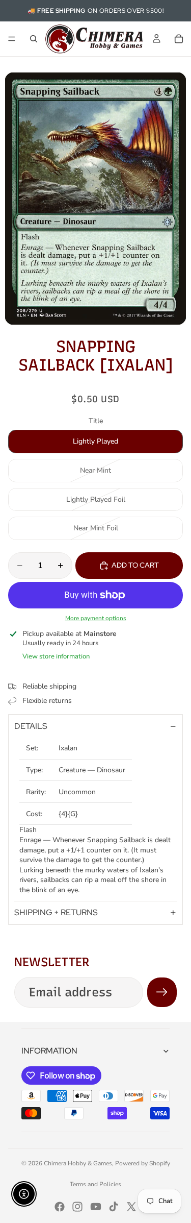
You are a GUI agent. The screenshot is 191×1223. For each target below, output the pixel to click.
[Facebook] (59, 1207)
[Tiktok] (113, 1207)
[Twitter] (131, 1207)
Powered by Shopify (142, 1163)
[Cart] (179, 39)
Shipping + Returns (56, 912)
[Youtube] (96, 1207)
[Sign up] (162, 992)
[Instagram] (77, 1207)
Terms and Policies (95, 1184)
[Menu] (11, 39)
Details (30, 726)
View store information (56, 656)
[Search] (33, 39)
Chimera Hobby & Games (78, 1163)
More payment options (95, 618)
